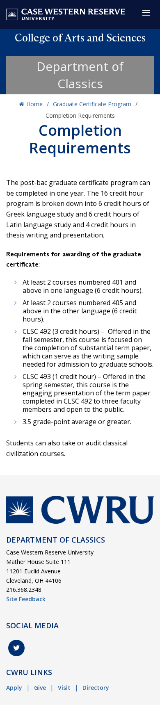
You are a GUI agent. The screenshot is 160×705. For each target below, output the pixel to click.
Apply (14, 687)
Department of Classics (80, 75)
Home (34, 104)
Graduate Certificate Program (92, 104)
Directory (95, 687)
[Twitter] (16, 648)
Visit (64, 687)
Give (40, 687)
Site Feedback (26, 599)
